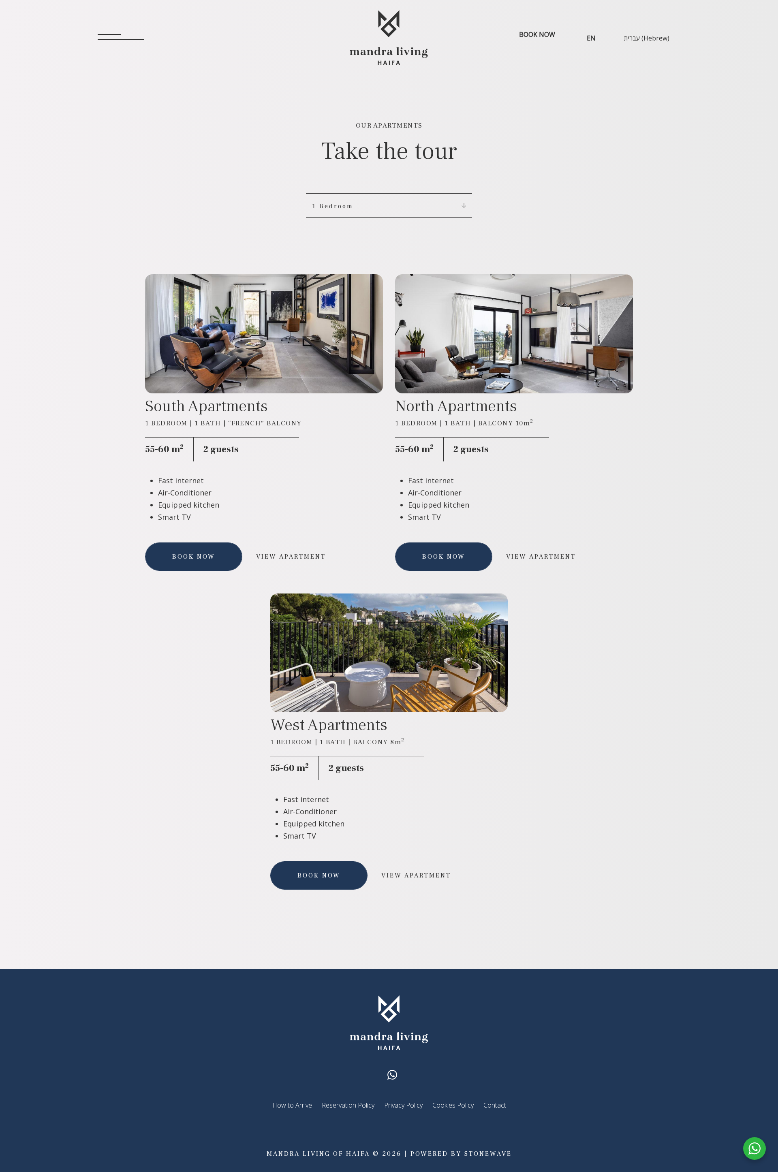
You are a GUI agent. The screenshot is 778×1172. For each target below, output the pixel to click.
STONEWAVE (488, 1154)
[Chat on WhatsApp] (392, 1074)
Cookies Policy (453, 1105)
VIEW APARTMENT (291, 557)
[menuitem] (591, 37)
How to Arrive (292, 1105)
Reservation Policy (348, 1105)
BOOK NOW (537, 34)
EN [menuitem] (591, 37)
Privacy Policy (403, 1105)
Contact (494, 1105)
